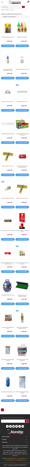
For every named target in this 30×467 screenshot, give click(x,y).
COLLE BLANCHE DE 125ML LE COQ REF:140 (22, 263)
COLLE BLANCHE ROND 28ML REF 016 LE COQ (22, 134)
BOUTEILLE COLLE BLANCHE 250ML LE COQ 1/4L (22, 328)
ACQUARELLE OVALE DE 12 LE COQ (8, 391)
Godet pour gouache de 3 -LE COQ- (22, 69)
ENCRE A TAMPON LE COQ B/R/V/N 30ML (22, 231)
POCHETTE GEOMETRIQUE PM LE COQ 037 (7, 360)
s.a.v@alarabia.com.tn (22, 458)
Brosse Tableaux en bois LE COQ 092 (8, 230)
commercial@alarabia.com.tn (11, 458)
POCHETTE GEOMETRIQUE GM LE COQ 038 (22, 392)
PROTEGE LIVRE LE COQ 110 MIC (8, 198)
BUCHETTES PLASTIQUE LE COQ (8, 37)
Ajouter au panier (8, 45)
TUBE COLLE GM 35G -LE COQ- (22, 198)
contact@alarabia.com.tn (9, 460)
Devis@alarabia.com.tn (21, 460)
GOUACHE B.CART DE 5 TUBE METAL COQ (22, 360)
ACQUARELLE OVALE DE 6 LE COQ (7, 295)
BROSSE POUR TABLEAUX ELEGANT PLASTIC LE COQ (8, 263)
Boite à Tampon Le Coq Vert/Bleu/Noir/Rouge (22, 296)
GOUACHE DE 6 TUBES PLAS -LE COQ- (8, 328)
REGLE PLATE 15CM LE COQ (22, 101)
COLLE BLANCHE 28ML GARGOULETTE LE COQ (7, 70)
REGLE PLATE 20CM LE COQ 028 (8, 133)
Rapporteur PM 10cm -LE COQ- (8, 101)
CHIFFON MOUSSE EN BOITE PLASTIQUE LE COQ (22, 167)
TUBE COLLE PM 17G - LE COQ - (8, 166)
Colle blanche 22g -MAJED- (22, 37)
